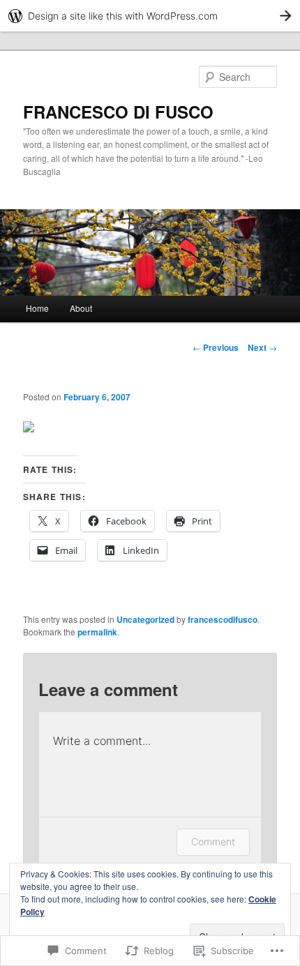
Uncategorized (145, 619)
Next (262, 347)
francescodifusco (222, 619)
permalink (97, 632)
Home (37, 308)
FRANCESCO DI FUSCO (118, 111)
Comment (213, 841)
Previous (216, 347)
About (81, 308)
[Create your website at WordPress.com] (150, 15)
